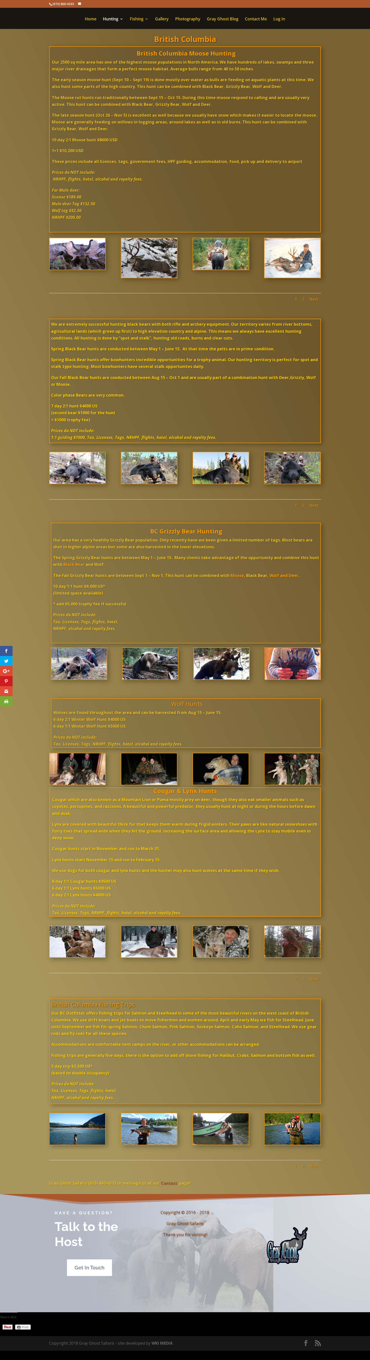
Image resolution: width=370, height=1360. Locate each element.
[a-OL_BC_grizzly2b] (79, 678)
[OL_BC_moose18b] (77, 268)
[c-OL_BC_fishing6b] (292, 1143)
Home (90, 19)
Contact (168, 1183)
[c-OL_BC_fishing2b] (221, 1143)
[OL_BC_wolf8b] (221, 783)
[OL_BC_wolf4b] (77, 783)
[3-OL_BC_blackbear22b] (221, 482)
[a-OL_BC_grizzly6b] (150, 678)
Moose (237, 575)
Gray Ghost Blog (222, 19)
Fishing (136, 19)
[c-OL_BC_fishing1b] (149, 1143)
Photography (187, 19)
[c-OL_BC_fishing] (77, 1143)
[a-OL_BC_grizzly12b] (292, 678)
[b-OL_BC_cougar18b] (292, 956)
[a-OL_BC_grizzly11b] (221, 678)
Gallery (162, 19)
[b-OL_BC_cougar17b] (221, 956)
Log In (279, 19)
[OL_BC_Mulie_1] (292, 276)
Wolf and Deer (284, 575)
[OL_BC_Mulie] (149, 276)
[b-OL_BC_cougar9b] (77, 956)
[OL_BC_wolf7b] (149, 783)
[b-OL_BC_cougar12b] (149, 956)
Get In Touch (89, 1268)
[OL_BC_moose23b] (221, 268)
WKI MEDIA (162, 1343)
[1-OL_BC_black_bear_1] (77, 482)
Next (313, 299)
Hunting (110, 19)
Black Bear (74, 564)
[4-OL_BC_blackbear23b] (292, 482)
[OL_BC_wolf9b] (292, 783)
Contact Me (256, 19)
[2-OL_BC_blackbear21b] (149, 482)
